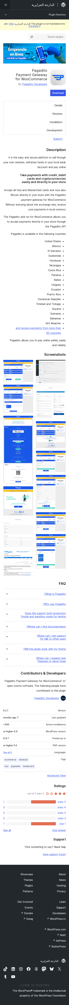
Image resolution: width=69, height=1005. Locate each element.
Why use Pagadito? (54, 604)
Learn (62, 901)
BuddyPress (57, 946)
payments (15, 766)
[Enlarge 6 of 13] (61, 516)
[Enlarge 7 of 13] (61, 538)
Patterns (28, 891)
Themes (28, 879)
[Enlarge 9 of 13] (28, 388)
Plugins (29, 885)
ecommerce (10, 759)
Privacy (61, 891)
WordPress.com (55, 929)
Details (58, 105)
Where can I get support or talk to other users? (51, 637)
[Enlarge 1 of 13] (61, 364)
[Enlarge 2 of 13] (61, 390)
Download (58, 93)
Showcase (27, 874)
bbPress (59, 940)
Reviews (57, 113)
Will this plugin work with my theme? (44, 649)
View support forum (54, 854)
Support (58, 138)
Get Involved (25, 901)
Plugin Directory (57, 14)
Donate (27, 913)
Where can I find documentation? (46, 626)
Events (29, 907)
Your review (59, 830)
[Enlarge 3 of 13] (61, 425)
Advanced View (56, 775)
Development (54, 130)
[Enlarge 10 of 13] (28, 420)
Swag (28, 918)
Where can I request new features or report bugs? (51, 660)
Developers (59, 913)
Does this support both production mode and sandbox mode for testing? (43, 615)
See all (7, 830)
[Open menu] (5, 5)
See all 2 (7, 752)
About (62, 874)
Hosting (61, 885)
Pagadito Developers (34, 84)
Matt (61, 935)
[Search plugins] (32, 37)
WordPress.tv (56, 918)
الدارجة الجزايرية (49, 961)
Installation (56, 122)
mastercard (28, 766)
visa (6, 766)
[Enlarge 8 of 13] (28, 364)
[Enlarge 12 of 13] (28, 522)
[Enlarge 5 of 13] (61, 479)
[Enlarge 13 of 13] (28, 554)
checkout (23, 759)
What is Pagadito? (55, 594)
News (62, 879)
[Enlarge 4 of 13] (61, 455)
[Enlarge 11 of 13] (28, 490)
